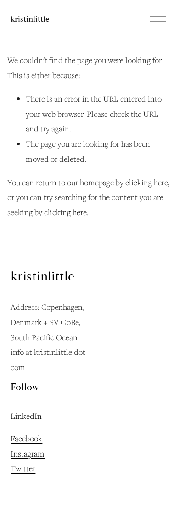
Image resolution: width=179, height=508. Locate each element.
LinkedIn (26, 416)
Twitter (23, 468)
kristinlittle (30, 19)
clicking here (146, 182)
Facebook (26, 438)
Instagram (28, 453)
